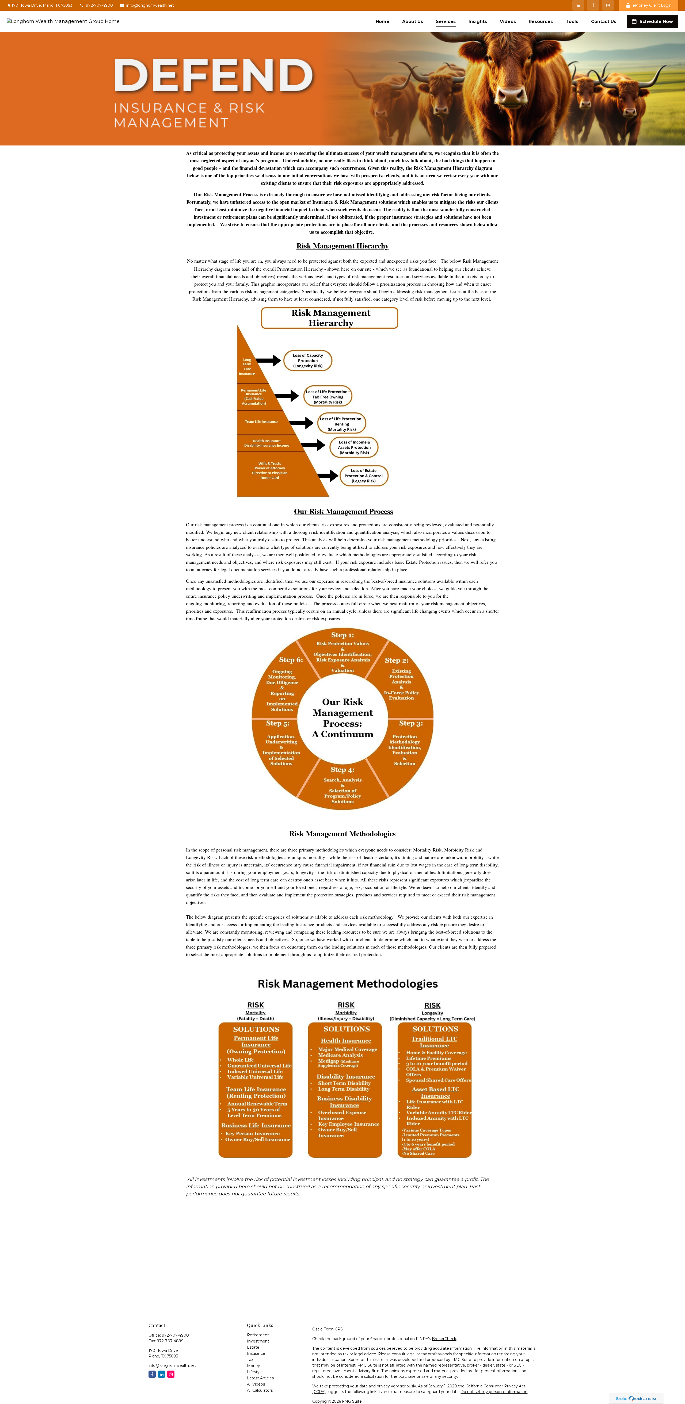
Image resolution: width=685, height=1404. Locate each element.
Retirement (258, 1335)
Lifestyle (255, 1372)
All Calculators (260, 1390)
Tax (250, 1359)
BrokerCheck (444, 1338)
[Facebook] (593, 5)
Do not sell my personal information (494, 1391)
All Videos (256, 1384)
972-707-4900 (99, 5)
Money (253, 1365)
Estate (253, 1347)
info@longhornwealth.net (150, 5)
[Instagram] (170, 1374)
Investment (258, 1341)
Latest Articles (260, 1378)
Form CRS (333, 1329)
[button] (382, 21)
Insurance (256, 1353)
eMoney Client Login (652, 5)
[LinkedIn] (578, 5)
